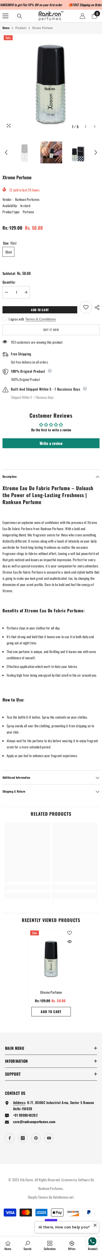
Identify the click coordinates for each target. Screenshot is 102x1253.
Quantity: (9, 282)
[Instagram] (22, 1138)
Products (20, 28)
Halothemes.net (63, 1197)
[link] (27, 887)
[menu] (5, 16)
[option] (51, 82)
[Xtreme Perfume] (51, 958)
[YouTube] (49, 1138)
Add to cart (41, 310)
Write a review (51, 443)
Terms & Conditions (40, 319)
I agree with (16, 319)
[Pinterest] (36, 1138)
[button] (85, 126)
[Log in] (82, 16)
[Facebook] (9, 1138)
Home (6, 28)
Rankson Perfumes (27, 199)
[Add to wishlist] (86, 307)
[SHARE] (96, 307)
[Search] (20, 16)
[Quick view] (69, 941)
